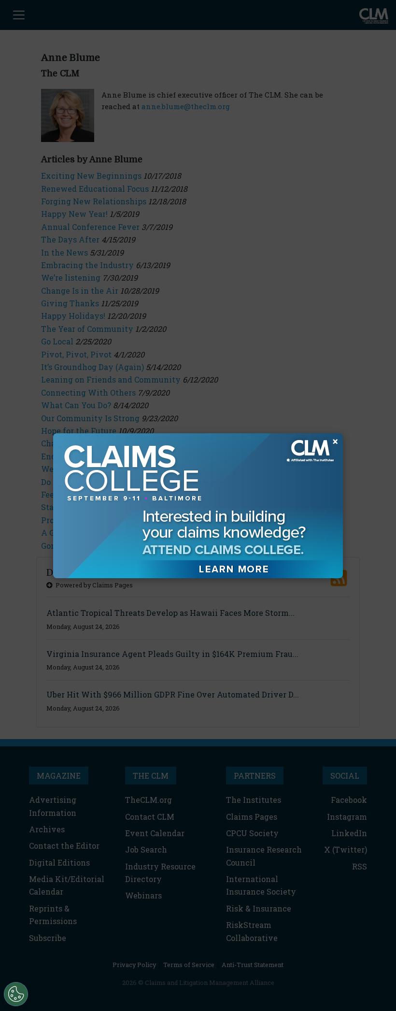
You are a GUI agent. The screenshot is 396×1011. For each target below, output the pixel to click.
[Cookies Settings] (16, 994)
